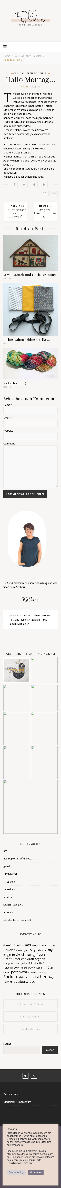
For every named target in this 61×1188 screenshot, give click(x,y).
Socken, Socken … (13, 904)
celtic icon (41, 950)
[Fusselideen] (30, 17)
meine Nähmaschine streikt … (26, 339)
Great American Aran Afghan (24, 959)
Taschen (10, 881)
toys (52, 977)
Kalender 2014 (11, 967)
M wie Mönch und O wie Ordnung (29, 274)
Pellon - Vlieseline (30, 1004)
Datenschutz (10, 1094)
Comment (9, 443)
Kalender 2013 (36, 963)
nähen (6, 972)
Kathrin (25, 86)
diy (5, 850)
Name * (7, 404)
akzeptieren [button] (36, 1172)
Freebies (8, 912)
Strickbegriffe (30, 1016)
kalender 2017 (28, 967)
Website (8, 430)
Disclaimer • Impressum (17, 1101)
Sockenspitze (30, 1028)
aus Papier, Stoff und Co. (17, 858)
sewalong (42, 972)
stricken (8, 897)
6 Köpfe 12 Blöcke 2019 (43, 945)
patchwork (20, 972)
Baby (32, 950)
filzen (40, 955)
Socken (10, 977)
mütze (49, 967)
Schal (34, 972)
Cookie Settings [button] (16, 1172)
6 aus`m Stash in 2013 (17, 945)
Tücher (7, 982)
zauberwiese (24, 981)
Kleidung (10, 889)
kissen (39, 967)
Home (6, 55)
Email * (7, 417)
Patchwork (11, 874)
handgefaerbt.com (11, 963)
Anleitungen (22, 950)
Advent (9, 950)
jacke (24, 963)
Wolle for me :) (14, 383)
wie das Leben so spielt (28, 55)
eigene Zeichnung (19, 954)
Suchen (7, 1043)
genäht (7, 866)
